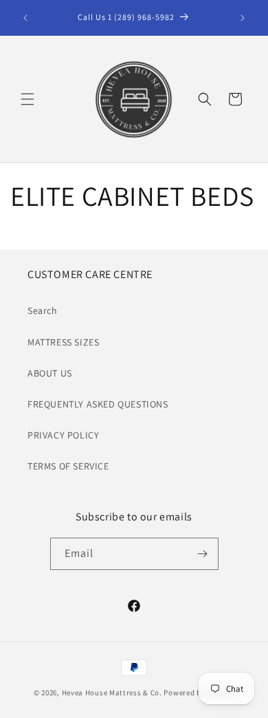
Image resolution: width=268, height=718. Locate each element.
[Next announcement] (242, 18)
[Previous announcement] (25, 18)
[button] (27, 99)
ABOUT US (49, 373)
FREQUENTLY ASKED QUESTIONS (97, 404)
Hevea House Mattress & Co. (112, 692)
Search (42, 310)
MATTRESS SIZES (63, 342)
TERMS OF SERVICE (68, 466)
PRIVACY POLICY (63, 435)
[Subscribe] (203, 554)
